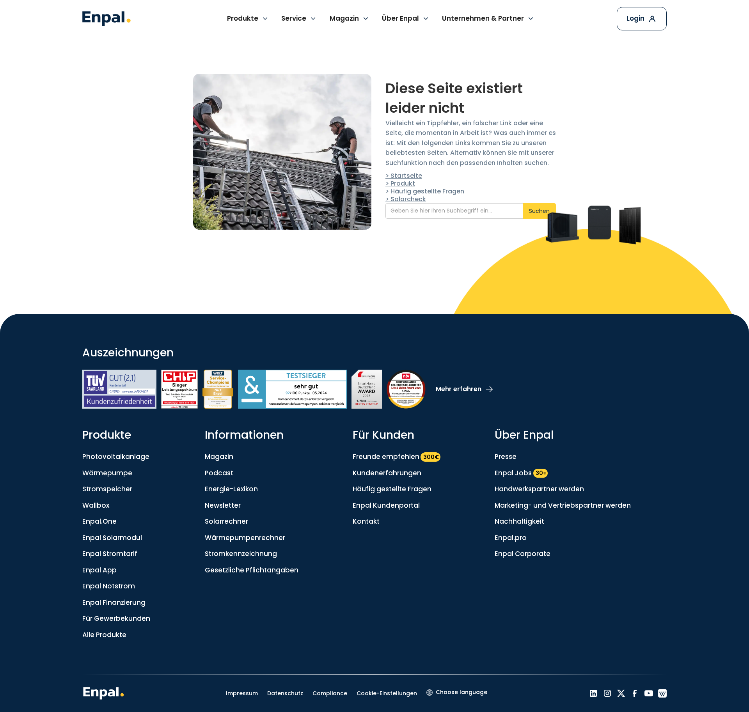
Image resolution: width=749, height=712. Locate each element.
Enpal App (99, 570)
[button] (248, 18)
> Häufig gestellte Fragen (424, 191)
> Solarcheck (405, 199)
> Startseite (403, 175)
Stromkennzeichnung (241, 553)
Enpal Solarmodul (112, 537)
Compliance (329, 693)
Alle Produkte (104, 634)
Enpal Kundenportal (386, 505)
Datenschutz (285, 693)
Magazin (219, 456)
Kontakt (366, 521)
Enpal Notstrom (108, 586)
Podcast (219, 473)
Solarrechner (226, 521)
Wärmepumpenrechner (245, 537)
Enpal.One (99, 521)
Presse (505, 456)
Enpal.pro (511, 537)
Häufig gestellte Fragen (392, 489)
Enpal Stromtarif (109, 553)
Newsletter (223, 505)
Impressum (242, 693)
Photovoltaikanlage (115, 456)
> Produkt (400, 183)
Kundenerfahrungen (387, 473)
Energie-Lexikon (231, 489)
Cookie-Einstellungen (387, 693)
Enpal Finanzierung (114, 602)
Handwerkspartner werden (539, 489)
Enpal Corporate (522, 553)
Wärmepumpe (107, 473)
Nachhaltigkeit (519, 521)
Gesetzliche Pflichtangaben (251, 570)
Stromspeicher (107, 489)
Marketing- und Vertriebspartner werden (563, 505)
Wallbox (95, 505)
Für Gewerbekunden (116, 618)
